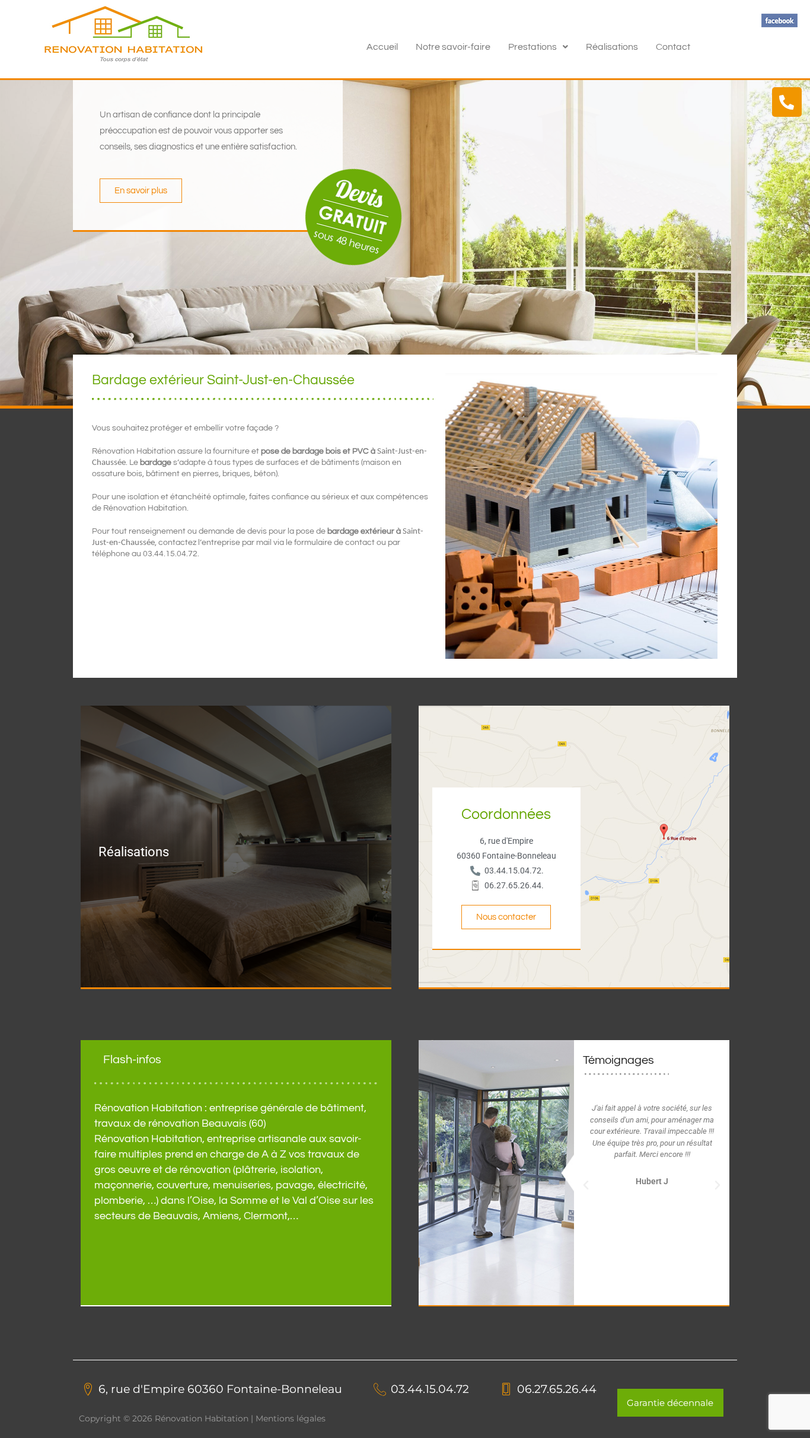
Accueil (382, 47)
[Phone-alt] (787, 102)
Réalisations (612, 47)
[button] (538, 46)
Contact (673, 47)
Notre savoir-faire (453, 47)
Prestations (532, 47)
